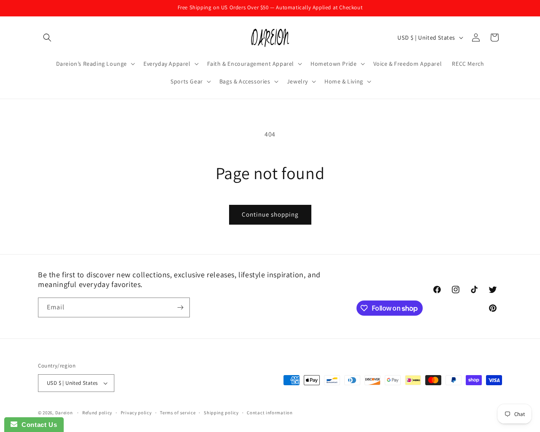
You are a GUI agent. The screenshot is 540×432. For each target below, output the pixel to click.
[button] (47, 37)
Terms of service (177, 413)
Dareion (64, 413)
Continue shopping (270, 214)
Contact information (269, 413)
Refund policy (97, 413)
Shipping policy (221, 413)
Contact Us (37, 424)
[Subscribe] (180, 307)
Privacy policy (136, 413)
